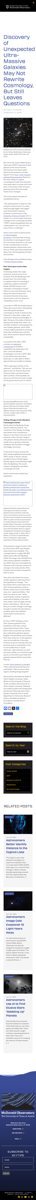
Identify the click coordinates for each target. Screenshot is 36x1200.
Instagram (22, 1197)
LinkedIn (32, 1197)
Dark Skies (11, 771)
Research (8, 713)
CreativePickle (24, 1194)
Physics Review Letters (14, 262)
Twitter (29, 1197)
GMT (8, 776)
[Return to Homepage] (18, 3)
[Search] (28, 732)
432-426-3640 (17, 1133)
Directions (17, 1129)
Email (17, 1139)
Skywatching (12, 789)
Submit (6, 1173)
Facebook (19, 1197)
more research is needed (20, 664)
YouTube (25, 1197)
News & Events (13, 780)
